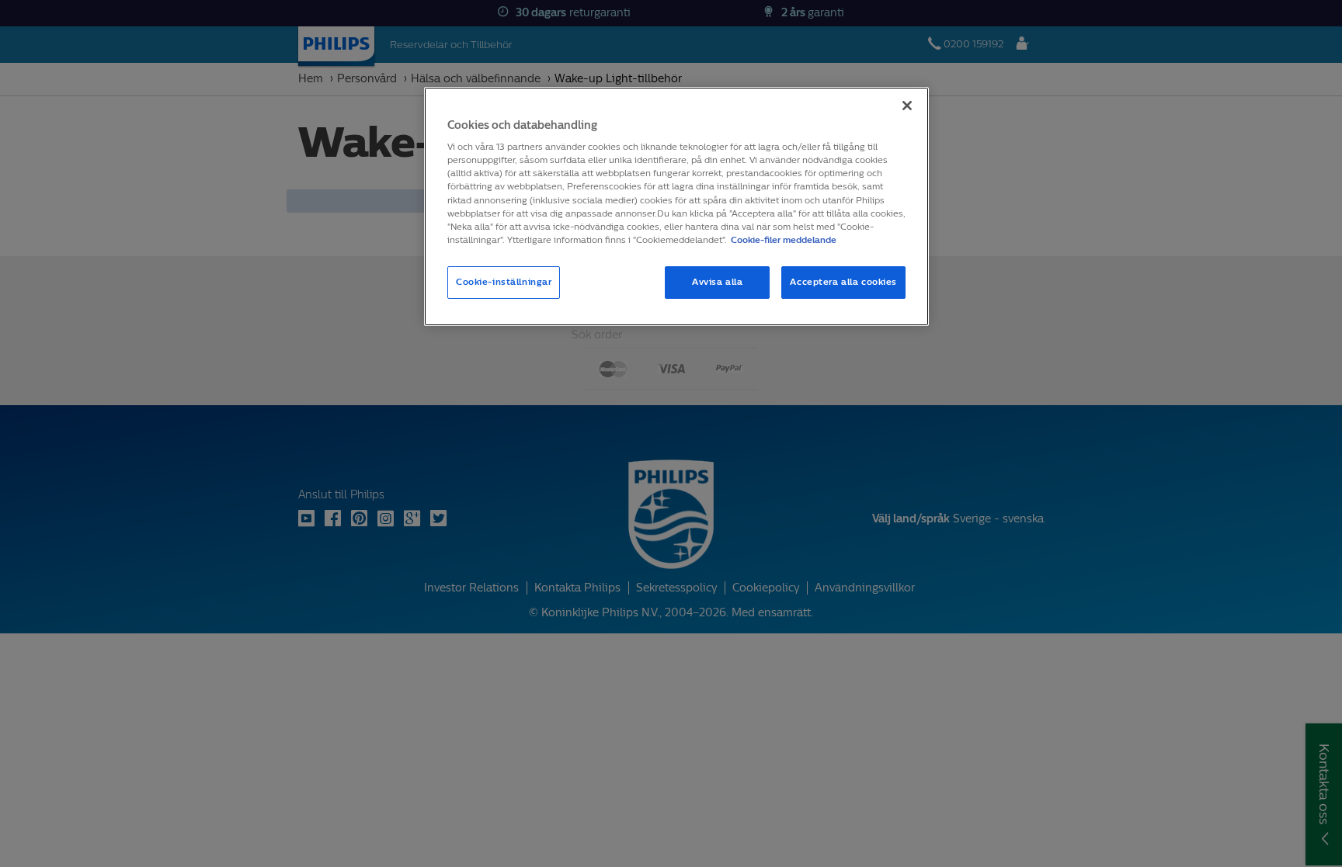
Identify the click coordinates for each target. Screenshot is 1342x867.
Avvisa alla (717, 281)
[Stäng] (907, 105)
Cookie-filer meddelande (783, 239)
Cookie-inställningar (503, 281)
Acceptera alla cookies (843, 281)
